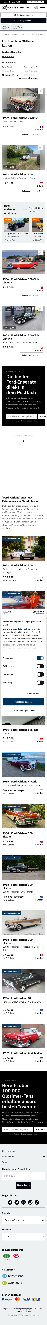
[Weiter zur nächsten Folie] (40, 229)
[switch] (40, 666)
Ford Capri (7, 67)
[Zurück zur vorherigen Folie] (6, 229)
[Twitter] (16, 1202)
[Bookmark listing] (40, 91)
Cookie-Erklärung (23, 1311)
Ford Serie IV (8, 56)
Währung (7, 1229)
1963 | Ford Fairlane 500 (18, 174)
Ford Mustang (30, 70)
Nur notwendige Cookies (23, 710)
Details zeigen (32, 693)
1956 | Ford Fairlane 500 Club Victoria (21, 280)
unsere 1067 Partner (20, 629)
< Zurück (6, 34)
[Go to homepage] (16, 7)
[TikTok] (37, 1202)
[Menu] (36, 7)
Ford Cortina (8, 70)
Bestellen (22, 1185)
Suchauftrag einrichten (23, 20)
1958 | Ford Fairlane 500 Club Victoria (21, 337)
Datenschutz (39, 1308)
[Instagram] (30, 1202)
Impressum (8, 1308)
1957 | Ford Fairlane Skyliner (20, 118)
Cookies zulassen (23, 702)
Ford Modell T (30, 67)
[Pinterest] (23, 1202)
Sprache (6, 1213)
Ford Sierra (29, 74)
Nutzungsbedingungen (23, 1308)
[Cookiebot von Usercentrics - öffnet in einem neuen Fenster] (33, 612)
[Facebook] (10, 1202)
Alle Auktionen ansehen (36, 209)
